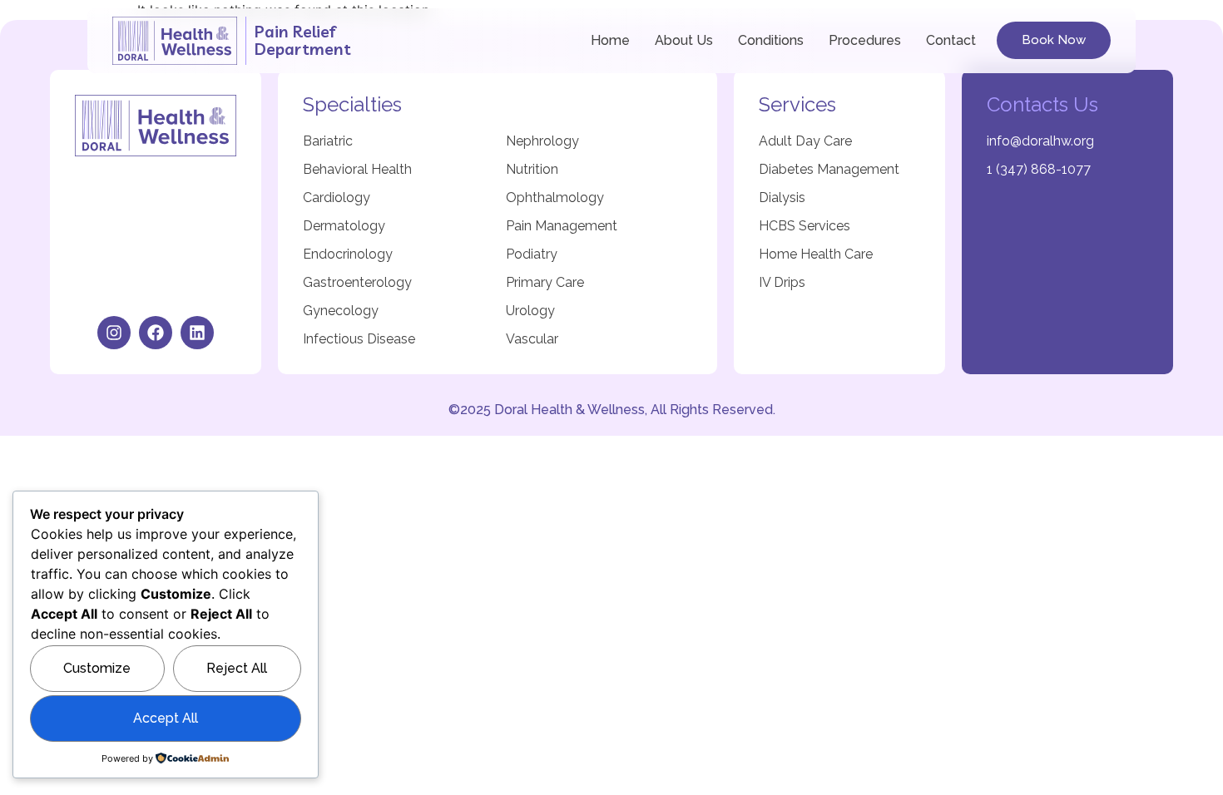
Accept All (165, 718)
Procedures (865, 40)
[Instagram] (114, 332)
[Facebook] (155, 332)
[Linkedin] (197, 332)
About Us (684, 40)
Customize (97, 668)
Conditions (771, 40)
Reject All (236, 668)
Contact (951, 40)
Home (610, 40)
